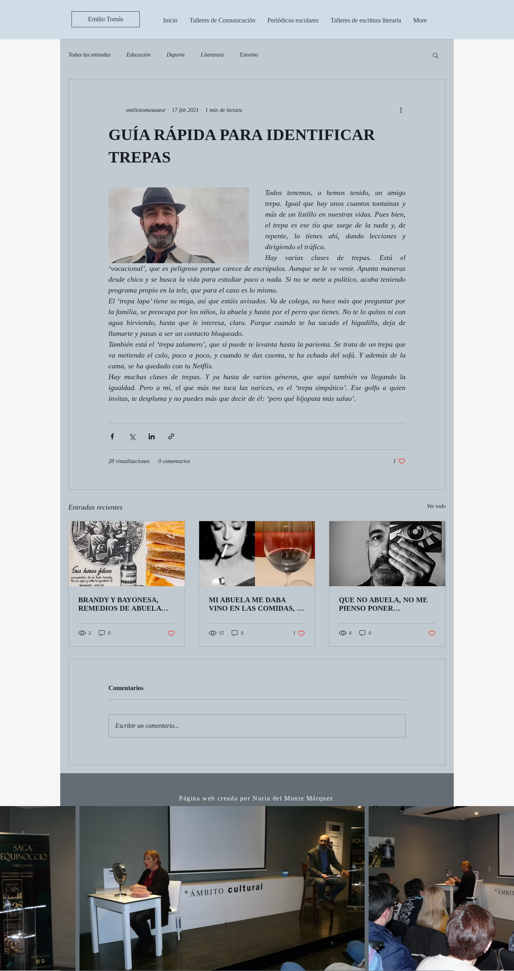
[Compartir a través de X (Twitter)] (132, 436)
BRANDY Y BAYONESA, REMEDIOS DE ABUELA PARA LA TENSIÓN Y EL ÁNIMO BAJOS (119, 604)
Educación (138, 55)
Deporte (176, 55)
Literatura (212, 55)
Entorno (249, 55)
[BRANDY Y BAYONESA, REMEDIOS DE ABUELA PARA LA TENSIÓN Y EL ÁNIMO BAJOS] (127, 553)
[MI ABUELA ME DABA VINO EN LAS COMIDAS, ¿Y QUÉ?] (257, 553)
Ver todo (436, 506)
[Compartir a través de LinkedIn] (151, 436)
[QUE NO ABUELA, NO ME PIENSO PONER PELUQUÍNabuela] (387, 553)
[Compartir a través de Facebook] (112, 436)
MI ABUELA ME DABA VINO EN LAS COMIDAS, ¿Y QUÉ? (257, 604)
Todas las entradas (89, 55)
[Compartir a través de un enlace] (171, 436)
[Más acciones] (401, 110)
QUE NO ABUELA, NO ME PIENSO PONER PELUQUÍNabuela (383, 604)
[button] (435, 55)
